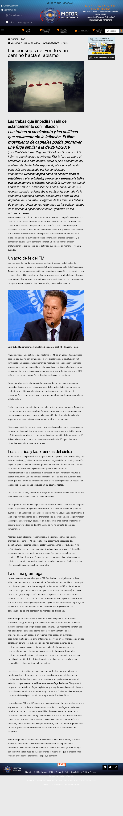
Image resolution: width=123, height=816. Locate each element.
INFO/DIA (35, 43)
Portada (64, 43)
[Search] (121, 31)
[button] (100, 7)
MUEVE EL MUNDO (50, 43)
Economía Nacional (20, 43)
